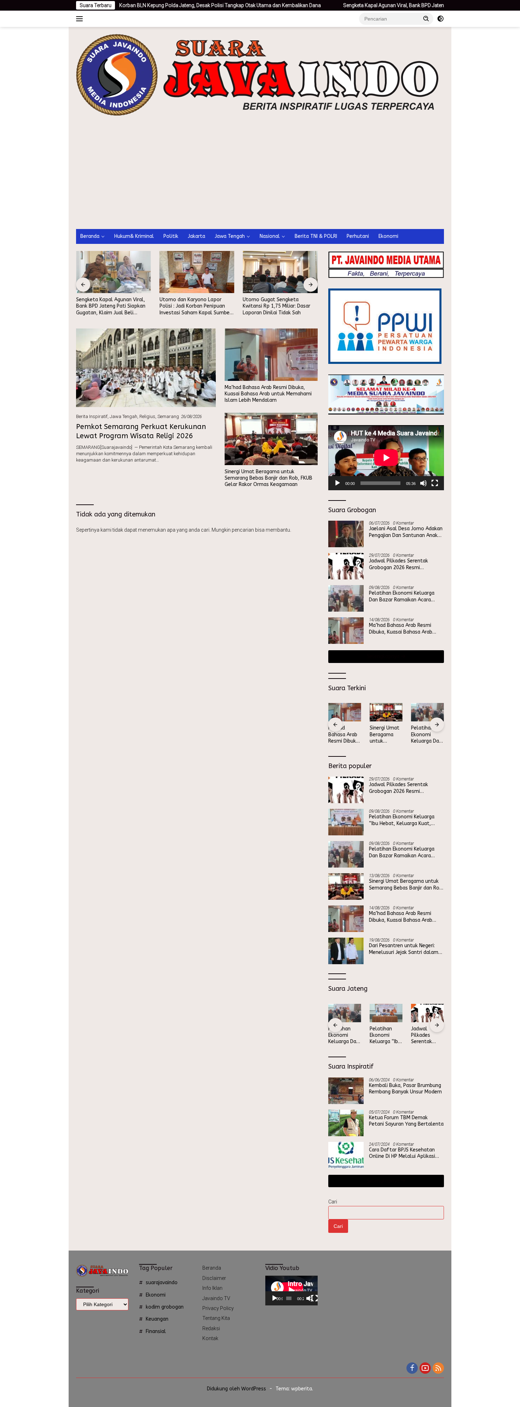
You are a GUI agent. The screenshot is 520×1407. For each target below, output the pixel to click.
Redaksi (211, 1328)
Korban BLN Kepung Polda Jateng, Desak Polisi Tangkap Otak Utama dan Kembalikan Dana (166, 5)
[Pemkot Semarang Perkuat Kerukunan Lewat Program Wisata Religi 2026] (146, 367)
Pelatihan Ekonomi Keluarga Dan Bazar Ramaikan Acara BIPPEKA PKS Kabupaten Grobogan (401, 596)
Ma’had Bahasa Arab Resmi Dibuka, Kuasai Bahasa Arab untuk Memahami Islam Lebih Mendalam (268, 393)
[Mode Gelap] (440, 19)
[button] (426, 18)
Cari (332, 1202)
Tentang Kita (216, 1318)
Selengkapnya (384, 656)
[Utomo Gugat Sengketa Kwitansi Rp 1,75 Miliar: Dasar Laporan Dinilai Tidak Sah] (280, 272)
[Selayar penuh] (434, 483)
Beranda (89, 236)
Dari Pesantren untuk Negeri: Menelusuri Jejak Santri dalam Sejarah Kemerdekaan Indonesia (405, 949)
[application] (386, 457)
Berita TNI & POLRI (316, 236)
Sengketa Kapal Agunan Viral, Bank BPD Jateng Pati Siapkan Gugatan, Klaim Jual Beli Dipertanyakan (399, 5)
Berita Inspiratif (92, 416)
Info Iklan (212, 1288)
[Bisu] (423, 483)
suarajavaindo (162, 1283)
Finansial (156, 1331)
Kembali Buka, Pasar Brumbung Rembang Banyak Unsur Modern (405, 1088)
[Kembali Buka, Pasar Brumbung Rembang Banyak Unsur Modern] (346, 1090)
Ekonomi (388, 236)
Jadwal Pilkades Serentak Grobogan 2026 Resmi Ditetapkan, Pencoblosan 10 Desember (402, 564)
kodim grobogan (165, 1307)
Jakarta (196, 236)
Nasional (270, 236)
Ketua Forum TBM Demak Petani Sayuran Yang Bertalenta (406, 1121)
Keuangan (157, 1319)
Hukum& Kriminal (134, 236)
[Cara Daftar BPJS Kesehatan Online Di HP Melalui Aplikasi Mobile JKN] (346, 1155)
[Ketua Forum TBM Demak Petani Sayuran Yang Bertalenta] (346, 1123)
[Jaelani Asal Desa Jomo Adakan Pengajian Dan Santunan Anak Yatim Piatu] (346, 534)
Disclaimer (214, 1278)
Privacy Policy (218, 1308)
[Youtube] (425, 1368)
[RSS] (438, 1368)
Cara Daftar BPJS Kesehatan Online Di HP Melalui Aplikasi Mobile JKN (402, 1153)
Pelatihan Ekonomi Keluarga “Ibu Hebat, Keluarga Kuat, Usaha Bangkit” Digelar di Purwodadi (401, 820)
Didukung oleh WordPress (236, 1389)
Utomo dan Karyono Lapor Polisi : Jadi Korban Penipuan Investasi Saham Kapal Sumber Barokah (195, 306)
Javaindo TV (216, 1298)
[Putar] (337, 483)
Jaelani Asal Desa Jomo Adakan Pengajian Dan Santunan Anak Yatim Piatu (406, 532)
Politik (170, 236)
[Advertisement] (260, 175)
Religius (147, 416)
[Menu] (81, 19)
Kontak (210, 1338)
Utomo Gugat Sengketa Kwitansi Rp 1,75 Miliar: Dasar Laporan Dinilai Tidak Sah (276, 306)
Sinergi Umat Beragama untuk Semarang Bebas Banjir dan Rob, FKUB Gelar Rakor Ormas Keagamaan (268, 478)
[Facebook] (412, 1368)
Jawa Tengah (230, 236)
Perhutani (358, 236)
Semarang (168, 416)
